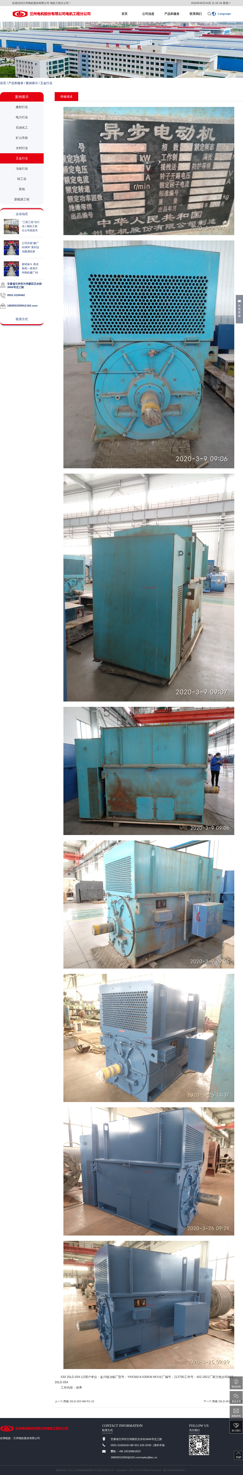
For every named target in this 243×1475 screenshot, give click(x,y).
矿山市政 (22, 137)
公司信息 (148, 13)
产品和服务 (172, 13)
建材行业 (22, 107)
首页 (125, 13)
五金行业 (46, 83)
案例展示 (32, 83)
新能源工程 (21, 199)
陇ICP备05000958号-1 (175, 1470)
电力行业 (22, 117)
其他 (22, 189)
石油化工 (22, 127)
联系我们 (196, 13)
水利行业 (22, 148)
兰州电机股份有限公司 (26, 1438)
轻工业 (21, 178)
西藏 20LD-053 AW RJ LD (78, 1401)
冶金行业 (22, 168)
